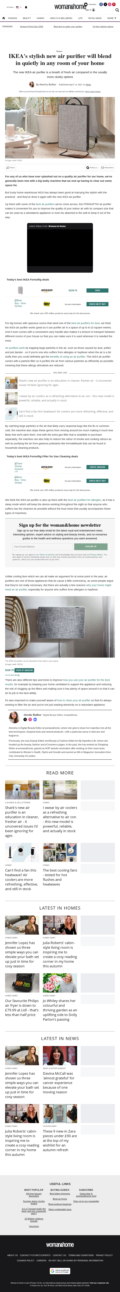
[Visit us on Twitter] (105, 4)
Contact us (59, 1255)
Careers (41, 1260)
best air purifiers (45, 204)
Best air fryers (60, 1199)
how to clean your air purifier (73, 700)
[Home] (3, 18)
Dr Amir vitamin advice (103, 26)
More (110, 18)
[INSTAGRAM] (30, 719)
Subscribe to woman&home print (86, 1195)
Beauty (27, 18)
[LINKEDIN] (35, 719)
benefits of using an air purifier (67, 356)
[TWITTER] (25, 719)
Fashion (12, 18)
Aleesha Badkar (47, 84)
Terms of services (47, 555)
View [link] (97, 290)
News (88, 84)
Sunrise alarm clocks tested (34, 1202)
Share (12, 167)
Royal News (95, 18)
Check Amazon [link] (97, 467)
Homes (40, 18)
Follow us (93, 167)
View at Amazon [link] (24, 670)
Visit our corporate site (99, 1283)
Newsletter (109, 167)
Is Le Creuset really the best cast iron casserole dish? (34, 1211)
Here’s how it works (93, 92)
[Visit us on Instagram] (109, 4)
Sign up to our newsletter (86, 1201)
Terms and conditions (81, 1255)
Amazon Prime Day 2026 (31, 26)
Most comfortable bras (60, 1209)
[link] (20, 290)
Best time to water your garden (68, 26)
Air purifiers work (15, 347)
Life (80, 18)
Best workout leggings (59, 1204)
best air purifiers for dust (85, 323)
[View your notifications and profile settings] (26, 7)
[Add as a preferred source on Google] (60, 1271)
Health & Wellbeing (61, 18)
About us (12, 1255)
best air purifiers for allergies (84, 500)
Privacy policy (104, 1255)
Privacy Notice (96, 555)
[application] (60, 247)
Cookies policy (25, 1260)
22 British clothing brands (34, 1220)
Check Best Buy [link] (97, 304)
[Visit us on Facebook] (101, 4)
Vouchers (34, 1226)
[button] (60, 290)
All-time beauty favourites (34, 1195)
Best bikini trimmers (60, 1194)
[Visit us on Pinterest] (114, 4)
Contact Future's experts (35, 1255)
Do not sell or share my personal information (76, 1260)
